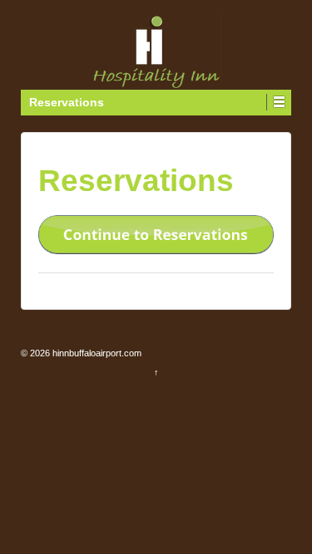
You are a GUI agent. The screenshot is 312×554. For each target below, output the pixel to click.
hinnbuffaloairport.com (95, 353)
